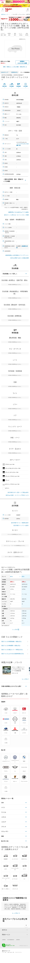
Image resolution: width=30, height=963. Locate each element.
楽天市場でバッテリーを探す (21, 525)
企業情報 (3, 939)
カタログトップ (4, 72)
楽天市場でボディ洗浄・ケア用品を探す (18, 492)
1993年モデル (14, 72)
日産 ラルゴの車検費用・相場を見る (10, 645)
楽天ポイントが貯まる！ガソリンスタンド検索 (16, 215)
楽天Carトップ (4, 14)
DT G (11, 576)
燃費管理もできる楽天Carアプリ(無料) (18, 212)
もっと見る (14, 629)
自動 (26, 34)
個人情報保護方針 (11, 939)
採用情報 (18, 939)
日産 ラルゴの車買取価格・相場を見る (11, 641)
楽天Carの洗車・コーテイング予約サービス (17, 495)
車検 (15, 34)
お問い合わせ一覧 (10, 952)
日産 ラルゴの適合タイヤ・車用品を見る (12, 649)
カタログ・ (3, 34)
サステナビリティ (18, 952)
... (10, 14)
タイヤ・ (21, 34)
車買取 (9, 34)
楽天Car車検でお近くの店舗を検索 (19, 258)
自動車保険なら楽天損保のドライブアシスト (17, 255)
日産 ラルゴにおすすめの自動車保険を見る (12, 653)
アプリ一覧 (4, 952)
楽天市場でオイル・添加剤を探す (20, 522)
